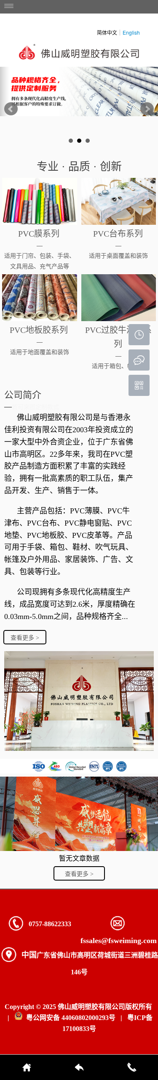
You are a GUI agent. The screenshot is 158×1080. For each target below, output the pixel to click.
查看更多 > (25, 638)
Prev (11, 109)
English (131, 32)
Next (147, 109)
